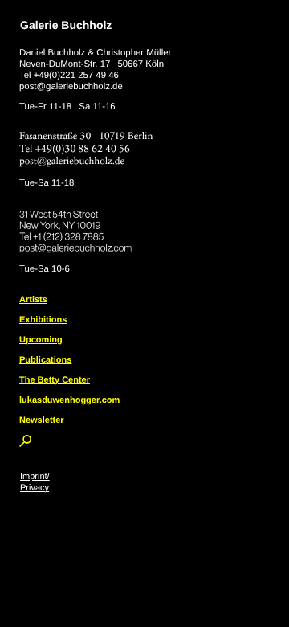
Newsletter (41, 420)
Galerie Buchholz (66, 24)
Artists (33, 300)
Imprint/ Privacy (35, 482)
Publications (45, 360)
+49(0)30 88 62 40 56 (82, 149)
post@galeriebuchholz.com (77, 245)
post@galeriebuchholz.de (71, 87)
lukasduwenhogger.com (69, 400)
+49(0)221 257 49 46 (76, 75)
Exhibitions (43, 320)
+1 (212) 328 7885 (80, 234)
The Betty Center (54, 380)
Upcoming (41, 340)
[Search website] (25, 444)
